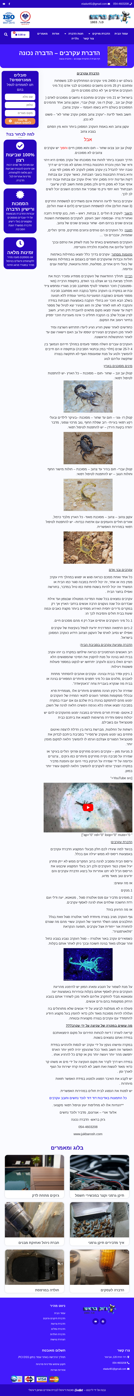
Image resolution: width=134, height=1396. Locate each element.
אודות (55, 33)
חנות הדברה (75, 33)
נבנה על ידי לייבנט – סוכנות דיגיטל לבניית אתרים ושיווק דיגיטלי (67, 1390)
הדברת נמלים (58, 1328)
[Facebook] (103, 1321)
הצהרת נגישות (57, 1339)
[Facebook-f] (9, 4)
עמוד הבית (121, 33)
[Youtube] (4, 4)
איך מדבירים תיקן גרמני (106, 1243)
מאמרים (42, 33)
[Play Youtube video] (88, 807)
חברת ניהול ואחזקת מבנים (38, 1243)
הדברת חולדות (57, 1334)
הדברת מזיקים (101, 33)
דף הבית (96, 58)
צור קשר (88, 38)
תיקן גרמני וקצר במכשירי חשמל (99, 1195)
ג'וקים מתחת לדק (45, 1195)
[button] (6, 34)
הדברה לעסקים (112, 1290)
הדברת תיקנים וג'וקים (54, 1318)
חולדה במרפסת (47, 1290)
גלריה (75, 38)
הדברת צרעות (58, 1323)
